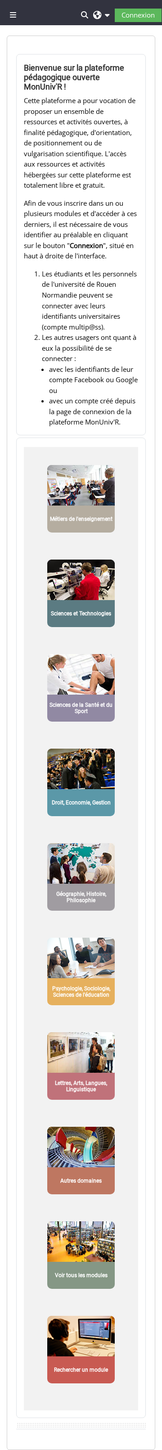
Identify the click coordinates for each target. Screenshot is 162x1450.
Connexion (138, 14)
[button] (101, 15)
